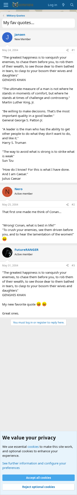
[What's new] (63, 5)
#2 (73, 204)
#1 (73, 50)
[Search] (72, 5)
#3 (73, 265)
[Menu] (6, 5)
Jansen (20, 34)
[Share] (67, 50)
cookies (33, 446)
